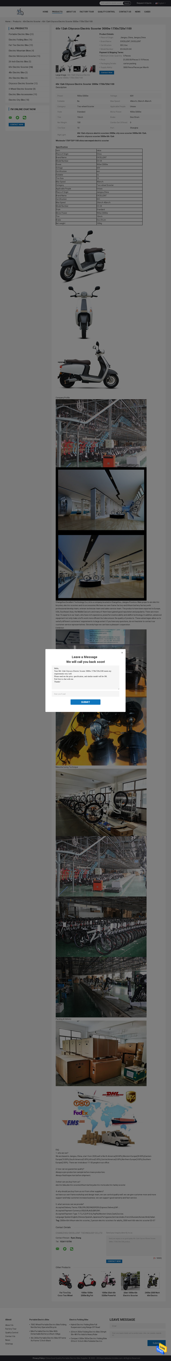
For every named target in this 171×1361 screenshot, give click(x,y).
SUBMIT (85, 702)
